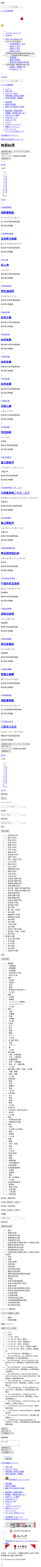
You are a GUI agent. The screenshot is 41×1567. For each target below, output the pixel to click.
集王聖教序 (7, 462)
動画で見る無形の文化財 (19, 62)
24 (6, 182)
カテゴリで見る (13, 41)
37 (6, 196)
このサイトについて (13, 33)
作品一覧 (13, 39)
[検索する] (22, 7)
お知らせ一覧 (10, 120)
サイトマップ (10, 129)
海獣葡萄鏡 (7, 212)
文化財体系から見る (17, 44)
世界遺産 (13, 57)
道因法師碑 (7, 613)
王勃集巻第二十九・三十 (15, 492)
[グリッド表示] (2, 161)
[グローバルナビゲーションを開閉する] (2, 73)
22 (6, 178)
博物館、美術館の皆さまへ (15, 113)
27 (6, 188)
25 (6, 184)
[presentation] (2, 156)
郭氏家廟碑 (7, 644)
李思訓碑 (6, 432)
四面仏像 (6, 406)
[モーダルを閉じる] (2, 1563)
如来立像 (6, 317)
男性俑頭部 (7, 291)
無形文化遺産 (15, 60)
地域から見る (15, 51)
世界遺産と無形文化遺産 (20, 54)
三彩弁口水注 (9, 726)
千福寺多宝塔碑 (10, 583)
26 (6, 186)
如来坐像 (6, 339)
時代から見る (15, 46)
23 (6, 180)
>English (8, 35)
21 (6, 176)
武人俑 (5, 265)
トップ (7, 89)
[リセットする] (24, 815)
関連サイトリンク (12, 127)
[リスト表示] (4, 161)
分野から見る (15, 49)
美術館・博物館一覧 (17, 67)
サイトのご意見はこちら (14, 131)
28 (6, 190)
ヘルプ (7, 122)
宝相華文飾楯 (9, 238)
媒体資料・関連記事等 (14, 111)
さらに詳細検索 (7, 11)
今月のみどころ (16, 69)
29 (6, 192)
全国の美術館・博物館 (17, 64)
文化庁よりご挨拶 (12, 115)
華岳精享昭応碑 (10, 553)
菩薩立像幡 (7, 674)
